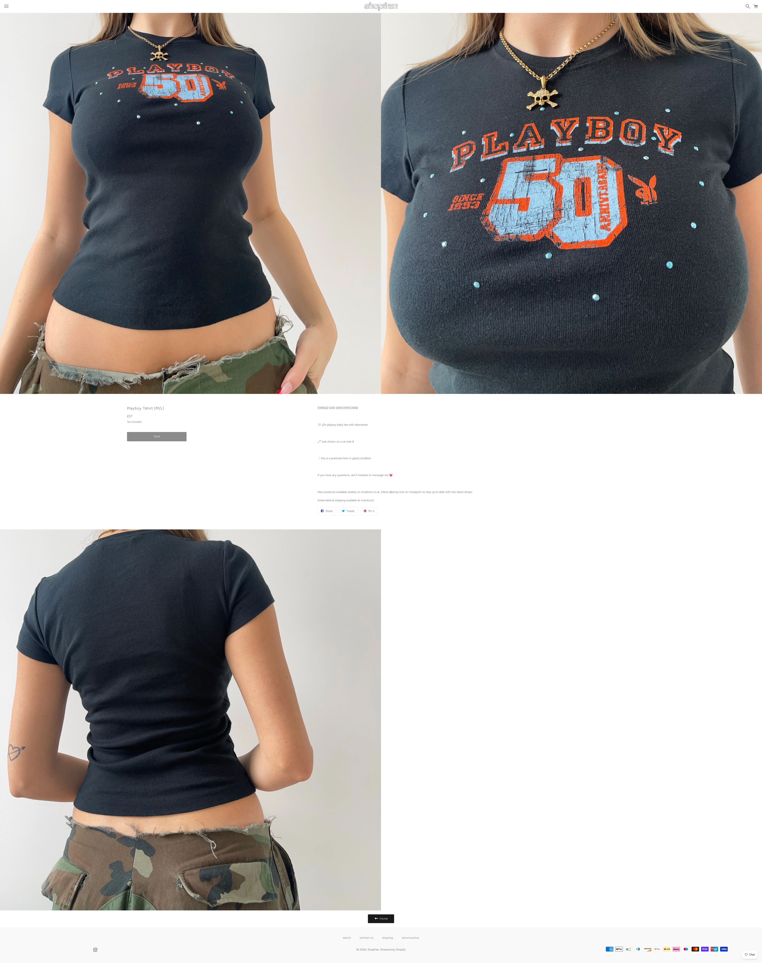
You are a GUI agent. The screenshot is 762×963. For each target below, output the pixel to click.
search (347, 937)
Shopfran (373, 949)
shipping (387, 937)
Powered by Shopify (393, 949)
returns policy (410, 937)
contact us (366, 937)
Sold (157, 436)
